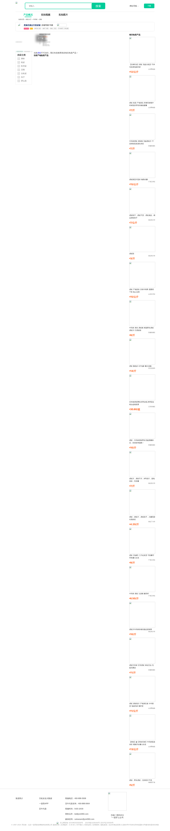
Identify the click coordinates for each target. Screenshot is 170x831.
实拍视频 (45, 14)
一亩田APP (43, 804)
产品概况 (28, 14)
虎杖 (40, 19)
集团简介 (19, 798)
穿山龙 (24, 81)
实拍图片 (63, 14)
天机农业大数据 (45, 798)
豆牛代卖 (42, 809)
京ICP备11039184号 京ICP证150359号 (99, 823)
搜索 (98, 6)
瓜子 (23, 77)
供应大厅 (29, 19)
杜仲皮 (24, 66)
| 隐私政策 (104, 825)
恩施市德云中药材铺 (32, 25)
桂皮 (23, 62)
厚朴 (23, 58)
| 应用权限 (95, 825)
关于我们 (79, 825)
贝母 (23, 69)
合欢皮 (24, 73)
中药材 (35, 19)
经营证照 (87, 825)
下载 (149, 6)
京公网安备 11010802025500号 (71, 823)
